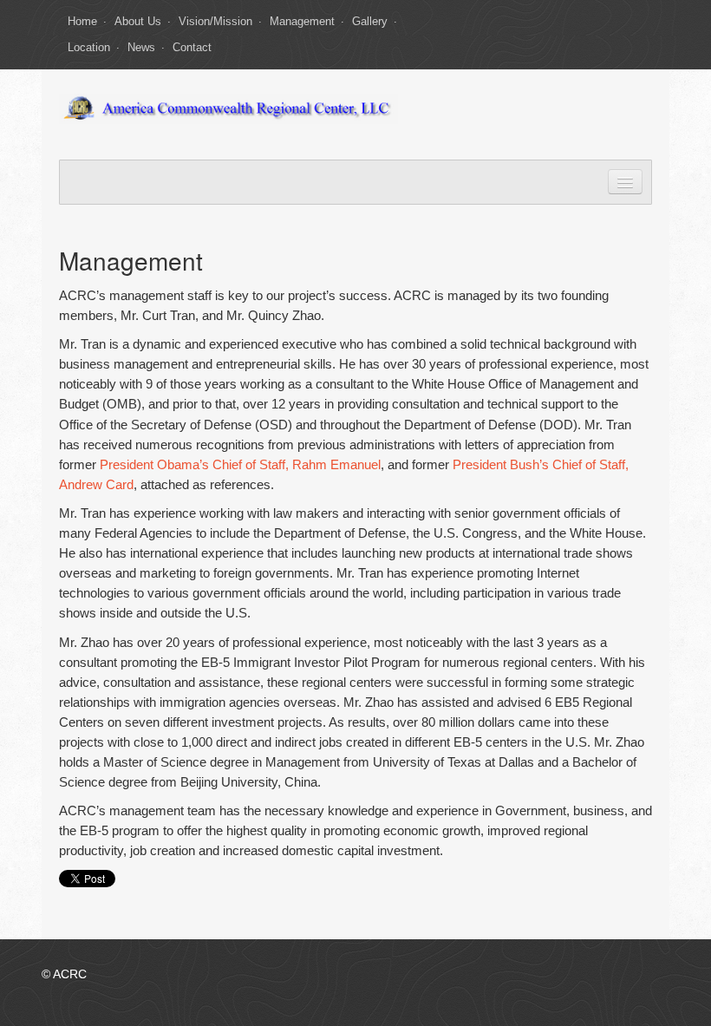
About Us (137, 21)
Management (302, 21)
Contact (192, 47)
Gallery (370, 21)
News (141, 47)
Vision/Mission (215, 21)
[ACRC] (228, 107)
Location (89, 47)
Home (82, 21)
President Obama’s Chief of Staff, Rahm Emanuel (240, 464)
